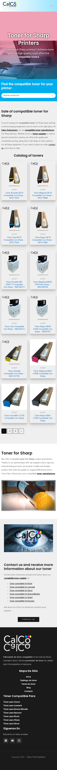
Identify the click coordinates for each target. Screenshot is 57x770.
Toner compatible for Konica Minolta (25, 594)
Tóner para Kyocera (12, 713)
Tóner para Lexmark (12, 705)
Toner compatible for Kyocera (22, 601)
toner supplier (39, 134)
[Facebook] (5, 740)
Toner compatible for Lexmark (22, 587)
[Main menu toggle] (51, 6)
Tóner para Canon (11, 702)
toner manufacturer (46, 473)
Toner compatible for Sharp (21, 597)
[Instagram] (19, 740)
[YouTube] (12, 740)
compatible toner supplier (15, 578)
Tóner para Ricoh (11, 716)
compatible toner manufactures (39, 130)
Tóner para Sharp (11, 720)
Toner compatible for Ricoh (21, 583)
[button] (28, 619)
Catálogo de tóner (28, 680)
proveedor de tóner (34, 660)
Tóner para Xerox (11, 723)
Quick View (14, 185)
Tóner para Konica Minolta (15, 709)
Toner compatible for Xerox (21, 590)
